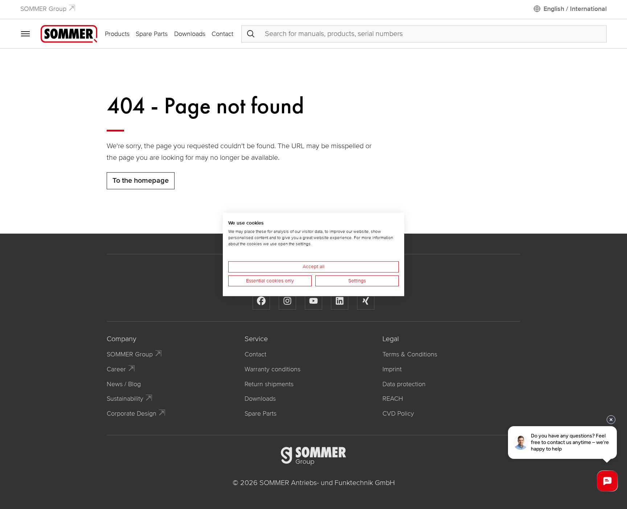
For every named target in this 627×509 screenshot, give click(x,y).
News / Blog (124, 384)
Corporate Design (131, 413)
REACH (392, 399)
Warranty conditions (272, 369)
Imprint (392, 369)
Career (116, 369)
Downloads (189, 34)
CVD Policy (398, 413)
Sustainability (125, 399)
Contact (222, 34)
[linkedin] (339, 301)
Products (117, 34)
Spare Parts (152, 34)
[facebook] (261, 301)
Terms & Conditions (409, 354)
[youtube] (313, 301)
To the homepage (140, 180)
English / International (575, 9)
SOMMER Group (43, 9)
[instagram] (287, 301)
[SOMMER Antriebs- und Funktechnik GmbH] (69, 33)
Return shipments (269, 384)
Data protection (404, 384)
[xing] (365, 301)
